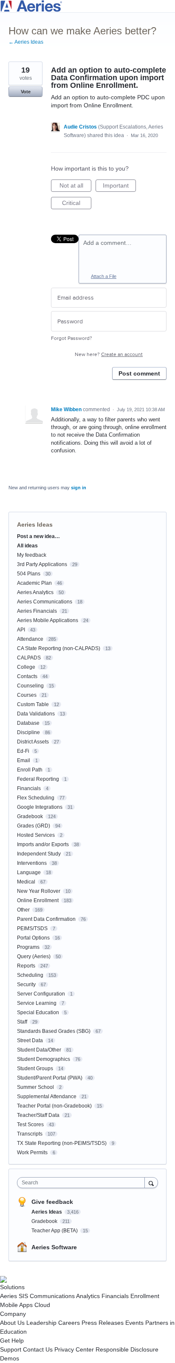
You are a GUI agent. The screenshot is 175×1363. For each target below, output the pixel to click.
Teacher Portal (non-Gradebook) (54, 1106)
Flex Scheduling (35, 798)
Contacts (27, 676)
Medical (26, 882)
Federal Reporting (38, 779)
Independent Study (39, 854)
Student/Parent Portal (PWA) (49, 1078)
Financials (29, 788)
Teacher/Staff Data (38, 1115)
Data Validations (36, 714)
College (26, 667)
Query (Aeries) (34, 956)
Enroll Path (29, 770)
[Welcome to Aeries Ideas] (87, 6)
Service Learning (36, 1003)
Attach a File (103, 276)
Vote (26, 91)
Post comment (139, 373)
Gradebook (30, 816)
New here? (109, 354)
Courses (27, 695)
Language (29, 872)
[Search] (151, 1182)
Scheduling (30, 975)
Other (23, 910)
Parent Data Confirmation (46, 919)
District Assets (33, 742)
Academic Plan (34, 583)
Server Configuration (41, 994)
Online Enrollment (38, 900)
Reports (26, 966)
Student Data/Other (39, 1050)
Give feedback (52, 1201)
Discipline (28, 732)
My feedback (31, 555)
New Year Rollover (38, 891)
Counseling (30, 686)
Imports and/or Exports (43, 844)
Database (28, 723)
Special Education (38, 1012)
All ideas (27, 546)
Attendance (30, 639)
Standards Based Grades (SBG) (53, 1031)
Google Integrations (39, 807)
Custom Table (33, 704)
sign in (78, 487)
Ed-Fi (23, 751)
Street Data (30, 1040)
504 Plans (28, 574)
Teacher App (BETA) (55, 1231)
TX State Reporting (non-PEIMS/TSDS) (62, 1143)
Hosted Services (36, 835)
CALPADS (29, 658)
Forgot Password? (71, 338)
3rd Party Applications (42, 564)
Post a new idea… (38, 536)
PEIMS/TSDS (32, 928)
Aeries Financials (37, 611)
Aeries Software (54, 1247)
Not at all (75, 187)
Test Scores (30, 1124)
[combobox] (82, 1183)
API (21, 630)
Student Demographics (43, 1059)
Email (23, 760)
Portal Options (33, 938)
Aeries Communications (44, 602)
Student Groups (35, 1068)
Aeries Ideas (35, 524)
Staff (22, 1022)
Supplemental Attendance (46, 1096)
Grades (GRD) (33, 826)
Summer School (35, 1087)
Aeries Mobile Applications (47, 620)
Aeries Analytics (35, 592)
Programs (28, 947)
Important (119, 187)
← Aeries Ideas (25, 42)
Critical (76, 204)
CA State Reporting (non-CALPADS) (58, 648)
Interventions (32, 863)
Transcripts (29, 1134)
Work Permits (32, 1152)
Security (26, 984)
